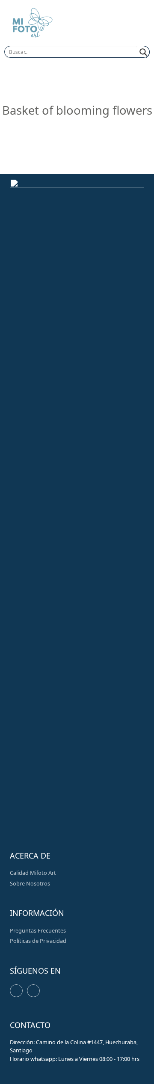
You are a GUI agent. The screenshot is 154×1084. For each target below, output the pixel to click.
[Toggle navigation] (135, 24)
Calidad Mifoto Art (33, 873)
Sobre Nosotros (30, 883)
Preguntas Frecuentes (38, 930)
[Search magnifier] (143, 52)
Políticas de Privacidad (38, 941)
